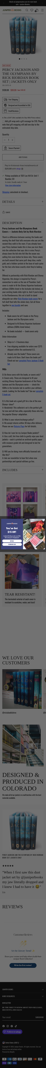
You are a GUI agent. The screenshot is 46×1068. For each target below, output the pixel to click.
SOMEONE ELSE (12, 544)
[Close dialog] (43, 520)
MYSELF (12, 541)
